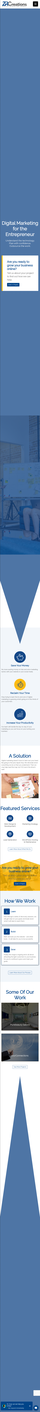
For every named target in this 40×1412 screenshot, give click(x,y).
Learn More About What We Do (20, 849)
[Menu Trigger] (35, 3)
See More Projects (20, 1067)
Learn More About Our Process (20, 973)
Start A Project (13, 285)
